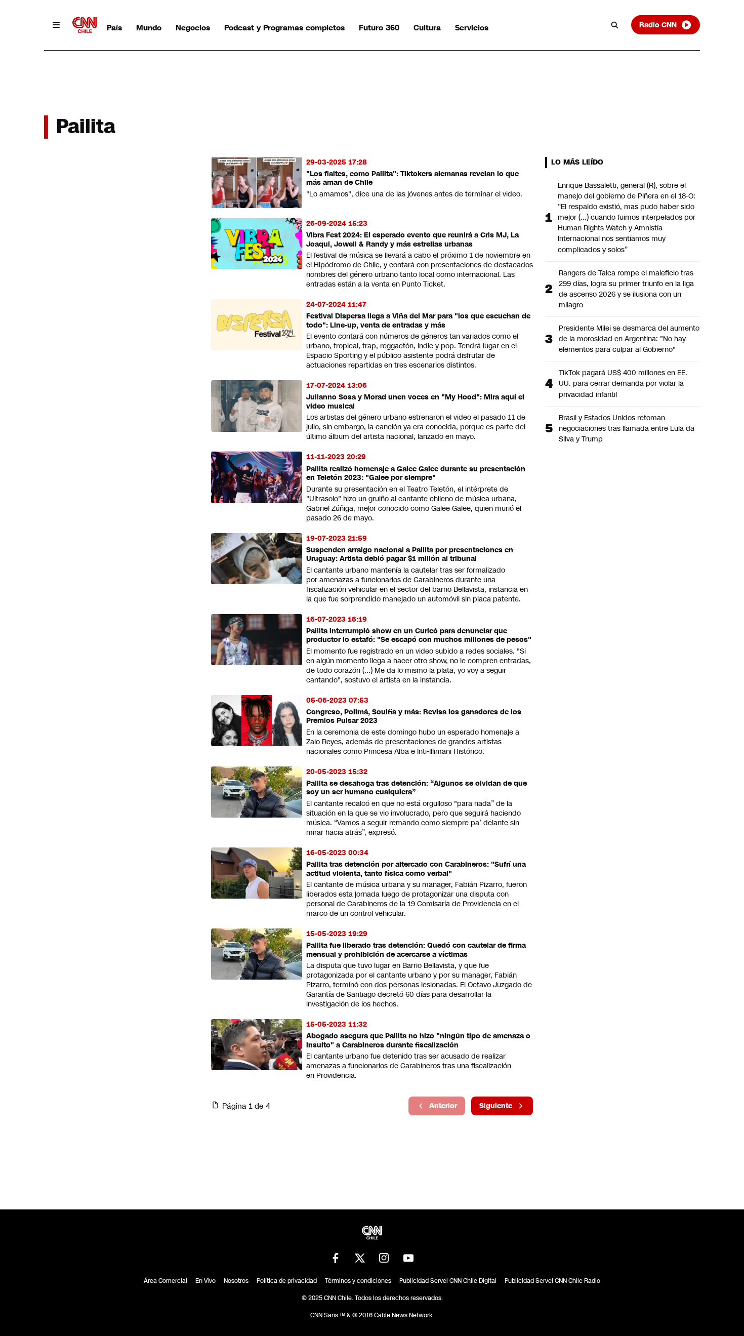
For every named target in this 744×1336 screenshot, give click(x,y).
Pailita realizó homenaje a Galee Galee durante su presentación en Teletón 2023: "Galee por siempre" (415, 473)
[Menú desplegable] (56, 25)
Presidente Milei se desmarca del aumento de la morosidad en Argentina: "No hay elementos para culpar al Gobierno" (629, 338)
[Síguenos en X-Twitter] (360, 1258)
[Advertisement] (120, 737)
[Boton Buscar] (615, 25)
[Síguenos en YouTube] (408, 1258)
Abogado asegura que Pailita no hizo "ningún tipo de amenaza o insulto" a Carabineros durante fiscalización (418, 1040)
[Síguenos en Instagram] (384, 1258)
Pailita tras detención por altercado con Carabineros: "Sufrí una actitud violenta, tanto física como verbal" (416, 869)
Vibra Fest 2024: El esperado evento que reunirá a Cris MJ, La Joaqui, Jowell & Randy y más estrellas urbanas (412, 239)
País (114, 27)
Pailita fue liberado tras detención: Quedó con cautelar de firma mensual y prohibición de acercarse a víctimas (416, 950)
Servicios (471, 27)
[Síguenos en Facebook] (335, 1258)
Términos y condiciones (358, 1281)
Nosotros (236, 1281)
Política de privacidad (287, 1281)
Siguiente (495, 1106)
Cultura (427, 27)
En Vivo (205, 1281)
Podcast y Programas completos (284, 27)
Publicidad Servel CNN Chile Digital (448, 1281)
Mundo (148, 27)
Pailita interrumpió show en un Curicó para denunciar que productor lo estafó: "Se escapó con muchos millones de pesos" (418, 635)
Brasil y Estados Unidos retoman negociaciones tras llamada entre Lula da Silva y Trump (626, 428)
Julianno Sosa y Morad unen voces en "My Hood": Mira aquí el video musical (415, 401)
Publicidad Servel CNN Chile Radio (552, 1281)
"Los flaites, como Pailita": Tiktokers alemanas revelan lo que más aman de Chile (412, 178)
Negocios (193, 27)
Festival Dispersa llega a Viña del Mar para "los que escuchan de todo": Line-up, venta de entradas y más (418, 320)
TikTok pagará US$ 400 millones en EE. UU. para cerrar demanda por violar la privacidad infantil (623, 383)
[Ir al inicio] (84, 25)
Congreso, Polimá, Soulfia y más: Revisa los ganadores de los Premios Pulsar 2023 (413, 716)
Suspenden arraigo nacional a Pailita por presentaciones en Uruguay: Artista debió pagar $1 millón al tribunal (409, 554)
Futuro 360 (379, 27)
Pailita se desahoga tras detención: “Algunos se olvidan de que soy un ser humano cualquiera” (416, 788)
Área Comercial (165, 1281)
